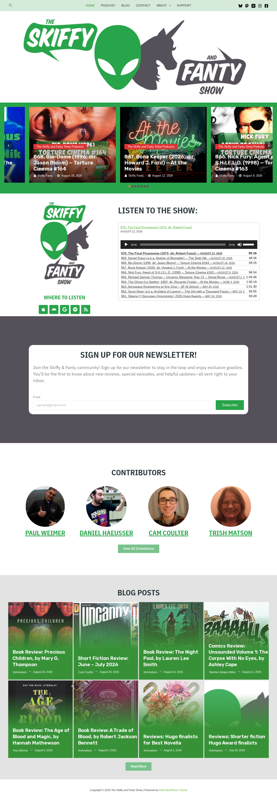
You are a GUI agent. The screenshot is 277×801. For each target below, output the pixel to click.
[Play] (126, 244)
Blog (125, 5)
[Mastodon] (247, 6)
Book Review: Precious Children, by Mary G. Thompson (39, 658)
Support (184, 5)
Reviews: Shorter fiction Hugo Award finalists (237, 740)
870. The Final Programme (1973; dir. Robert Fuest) (156, 227)
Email (36, 397)
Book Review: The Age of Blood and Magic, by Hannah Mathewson (41, 736)
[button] (11, 5)
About (161, 5)
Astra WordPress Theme (173, 790)
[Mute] (239, 244)
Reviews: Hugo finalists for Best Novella (170, 740)
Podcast (108, 5)
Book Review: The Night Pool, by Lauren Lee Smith (170, 658)
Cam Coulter (168, 533)
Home (90, 5)
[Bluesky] (240, 6)
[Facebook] (266, 6)
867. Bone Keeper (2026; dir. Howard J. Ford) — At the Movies (135, 163)
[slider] (249, 244)
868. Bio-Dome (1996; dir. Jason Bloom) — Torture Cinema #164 (40, 163)
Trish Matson (230, 533)
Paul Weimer (45, 533)
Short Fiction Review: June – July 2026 (103, 661)
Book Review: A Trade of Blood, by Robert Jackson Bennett (107, 736)
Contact (143, 5)
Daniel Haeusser (106, 533)
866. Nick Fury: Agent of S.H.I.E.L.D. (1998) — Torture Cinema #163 (224, 163)
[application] (169, 5)
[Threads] (253, 6)
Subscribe (230, 405)
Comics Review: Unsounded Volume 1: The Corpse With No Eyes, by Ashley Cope (238, 655)
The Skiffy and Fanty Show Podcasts (35, 146)
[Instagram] (260, 6)
